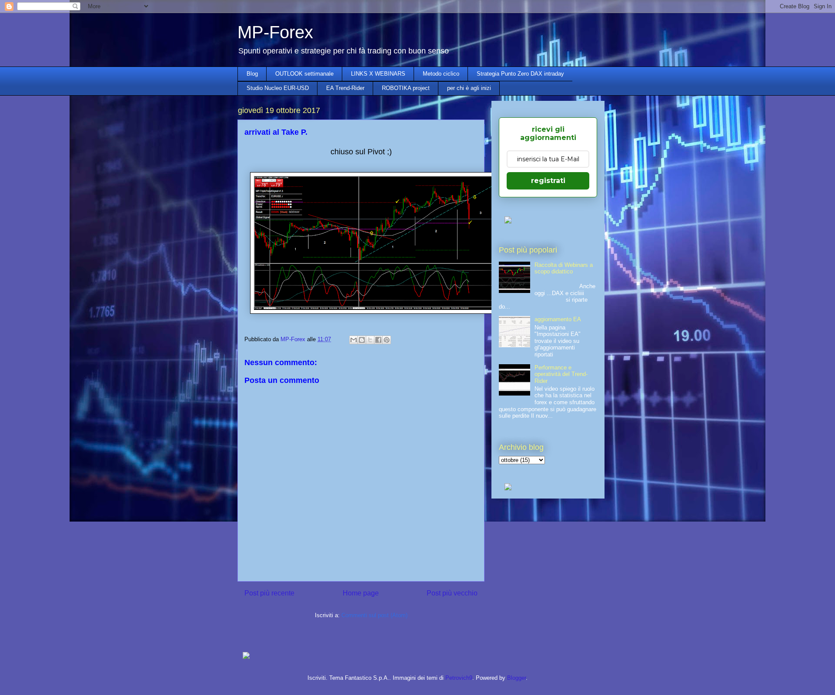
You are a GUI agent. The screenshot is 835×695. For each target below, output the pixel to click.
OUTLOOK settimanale (304, 73)
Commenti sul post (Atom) (374, 615)
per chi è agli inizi (469, 88)
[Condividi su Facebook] (378, 340)
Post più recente (269, 593)
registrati (548, 180)
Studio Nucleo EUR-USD (278, 88)
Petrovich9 (458, 678)
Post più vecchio (452, 593)
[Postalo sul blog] (361, 340)
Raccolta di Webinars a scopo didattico (563, 268)
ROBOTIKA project (406, 88)
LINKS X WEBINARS (378, 73)
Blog (252, 73)
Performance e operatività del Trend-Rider (561, 374)
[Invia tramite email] (353, 340)
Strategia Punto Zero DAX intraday (520, 73)
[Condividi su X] (370, 340)
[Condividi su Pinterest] (386, 340)
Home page (361, 593)
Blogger (516, 678)
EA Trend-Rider (345, 88)
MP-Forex (275, 32)
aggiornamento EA (557, 319)
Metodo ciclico (441, 73)
